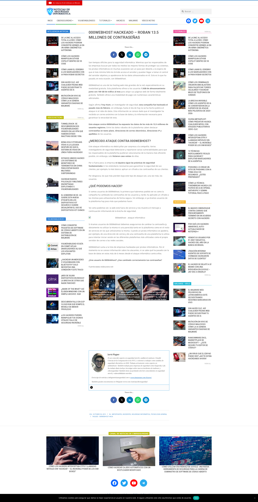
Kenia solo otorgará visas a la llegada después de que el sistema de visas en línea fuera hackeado (72, 147)
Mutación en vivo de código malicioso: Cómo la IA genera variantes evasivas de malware (72, 101)
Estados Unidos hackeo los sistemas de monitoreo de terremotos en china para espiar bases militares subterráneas (72, 165)
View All (81, 109)
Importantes (117, 414)
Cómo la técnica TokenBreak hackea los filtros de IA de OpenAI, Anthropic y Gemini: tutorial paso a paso (200, 188)
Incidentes (127, 414)
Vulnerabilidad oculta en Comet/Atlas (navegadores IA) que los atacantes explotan (72, 249)
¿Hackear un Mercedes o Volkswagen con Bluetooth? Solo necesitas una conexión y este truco (72, 265)
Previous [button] (86, 287)
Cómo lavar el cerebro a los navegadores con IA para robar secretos (72, 72)
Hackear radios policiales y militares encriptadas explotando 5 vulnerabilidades (72, 184)
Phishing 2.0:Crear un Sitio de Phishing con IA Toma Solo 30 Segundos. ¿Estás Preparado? (199, 172)
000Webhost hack (106, 416)
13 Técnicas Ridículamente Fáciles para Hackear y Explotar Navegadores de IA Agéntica (199, 156)
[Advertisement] (129, 325)
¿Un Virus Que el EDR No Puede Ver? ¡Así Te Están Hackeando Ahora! (200, 356)
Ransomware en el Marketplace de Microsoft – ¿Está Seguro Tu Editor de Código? (198, 343)
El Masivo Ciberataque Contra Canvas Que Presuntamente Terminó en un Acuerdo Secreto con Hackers (199, 213)
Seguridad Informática (141, 414)
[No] (254, 498)
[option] (102, 287)
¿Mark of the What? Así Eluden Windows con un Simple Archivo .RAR (73, 291)
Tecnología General (159, 414)
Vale (196, 498)
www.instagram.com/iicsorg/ (141, 377)
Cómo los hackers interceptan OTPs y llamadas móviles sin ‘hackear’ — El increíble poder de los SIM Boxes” (200, 140)
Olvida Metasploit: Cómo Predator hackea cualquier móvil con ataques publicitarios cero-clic (199, 124)
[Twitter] (91, 387)
